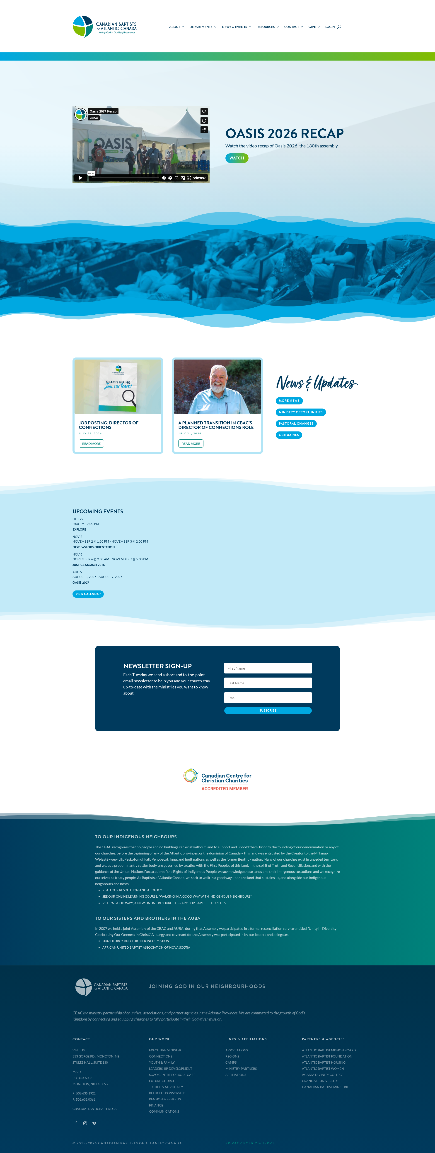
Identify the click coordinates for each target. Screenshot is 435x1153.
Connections (160, 1056)
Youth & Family (162, 1062)
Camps (231, 1062)
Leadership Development (170, 1068)
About (174, 27)
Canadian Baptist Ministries (326, 1087)
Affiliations (235, 1075)
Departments (201, 27)
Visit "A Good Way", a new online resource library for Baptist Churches (164, 903)
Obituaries (289, 435)
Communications (164, 1111)
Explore (79, 529)
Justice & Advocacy (166, 1087)
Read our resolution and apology (132, 890)
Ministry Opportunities (301, 412)
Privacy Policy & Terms (250, 1143)
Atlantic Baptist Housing (324, 1062)
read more (91, 444)
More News (289, 400)
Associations (236, 1050)
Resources (266, 27)
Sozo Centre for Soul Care (172, 1075)
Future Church (162, 1081)
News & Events (234, 27)
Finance (156, 1105)
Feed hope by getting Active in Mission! (286, 127)
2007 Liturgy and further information (135, 941)
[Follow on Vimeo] (94, 1123)
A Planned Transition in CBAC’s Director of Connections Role (216, 425)
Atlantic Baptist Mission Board (329, 1050)
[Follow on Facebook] (76, 1123)
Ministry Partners (241, 1068)
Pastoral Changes (296, 423)
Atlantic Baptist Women (323, 1068)
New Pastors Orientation (93, 547)
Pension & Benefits (165, 1099)
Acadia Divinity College (322, 1075)
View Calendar (88, 594)
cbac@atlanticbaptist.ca (94, 1109)
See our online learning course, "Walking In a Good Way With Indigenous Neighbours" (177, 896)
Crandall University (320, 1081)
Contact (291, 27)
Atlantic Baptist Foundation (327, 1056)
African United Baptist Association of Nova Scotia (146, 947)
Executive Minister (165, 1050)
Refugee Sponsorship (167, 1093)
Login (330, 27)
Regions (232, 1056)
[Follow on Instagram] (85, 1123)
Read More (242, 178)
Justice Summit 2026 (88, 565)
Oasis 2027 (80, 582)
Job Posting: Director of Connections (108, 425)
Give (312, 27)
